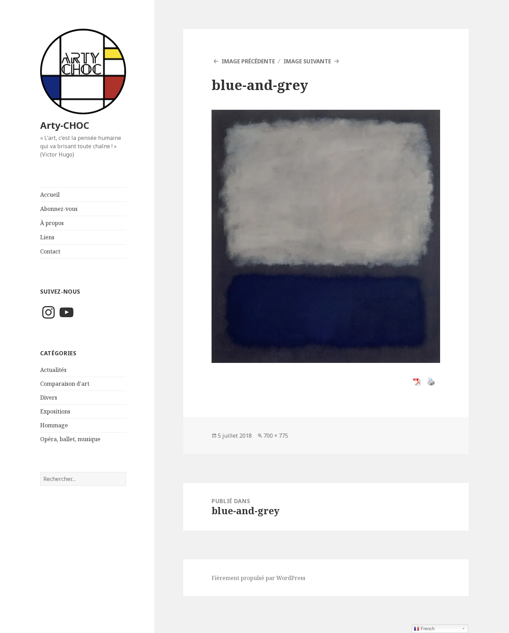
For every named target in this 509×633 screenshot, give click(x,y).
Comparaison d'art (64, 383)
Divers (48, 397)
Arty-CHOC (64, 125)
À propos (52, 223)
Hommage (54, 425)
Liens (47, 237)
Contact (50, 251)
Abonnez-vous (59, 209)
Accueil (50, 194)
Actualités (53, 370)
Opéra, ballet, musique (70, 439)
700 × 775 (276, 435)
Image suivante (307, 61)
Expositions (55, 411)
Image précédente (248, 61)
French (427, 628)
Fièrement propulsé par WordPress (258, 578)
